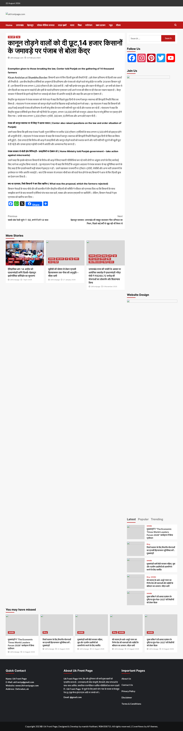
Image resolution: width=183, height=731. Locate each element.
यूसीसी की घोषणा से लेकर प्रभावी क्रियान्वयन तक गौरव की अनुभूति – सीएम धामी (63, 272)
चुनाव (98, 256)
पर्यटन (37, 259)
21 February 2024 (33, 58)
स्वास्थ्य (17, 262)
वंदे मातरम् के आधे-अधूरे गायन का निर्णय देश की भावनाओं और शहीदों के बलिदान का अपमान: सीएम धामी (160, 583)
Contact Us (127, 685)
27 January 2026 (69, 280)
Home (9, 25)
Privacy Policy (128, 691)
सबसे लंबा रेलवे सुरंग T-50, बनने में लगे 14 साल (28, 218)
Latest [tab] (131, 519)
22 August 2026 (29, 652)
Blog (148, 544)
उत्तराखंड (20, 25)
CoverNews (138, 726)
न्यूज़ (111, 25)
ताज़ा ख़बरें (62, 25)
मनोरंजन (88, 25)
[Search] (175, 25)
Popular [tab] (143, 519)
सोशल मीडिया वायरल (45, 25)
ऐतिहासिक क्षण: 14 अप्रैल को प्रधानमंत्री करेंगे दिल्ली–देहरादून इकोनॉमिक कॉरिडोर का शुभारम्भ (22, 272)
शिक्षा (80, 25)
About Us (126, 678)
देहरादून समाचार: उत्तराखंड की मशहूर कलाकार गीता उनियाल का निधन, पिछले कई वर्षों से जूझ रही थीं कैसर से (97, 220)
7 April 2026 (27, 280)
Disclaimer (127, 697)
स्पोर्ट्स (10, 262)
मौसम (118, 25)
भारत (72, 25)
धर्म (32, 259)
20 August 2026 (133, 649)
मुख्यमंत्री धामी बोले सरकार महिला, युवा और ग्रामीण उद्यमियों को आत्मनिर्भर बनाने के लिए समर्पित (161, 566)
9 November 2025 (110, 287)
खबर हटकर (100, 25)
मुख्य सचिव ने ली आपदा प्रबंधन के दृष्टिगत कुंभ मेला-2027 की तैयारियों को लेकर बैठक (160, 599)
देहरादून (30, 25)
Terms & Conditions (131, 703)
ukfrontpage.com (16, 58)
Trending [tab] (157, 519)
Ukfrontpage (14, 280)
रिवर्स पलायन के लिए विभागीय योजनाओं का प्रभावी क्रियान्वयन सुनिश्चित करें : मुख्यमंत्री (161, 550)
